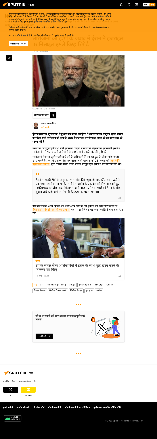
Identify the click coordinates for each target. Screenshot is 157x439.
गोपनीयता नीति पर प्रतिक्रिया (77, 407)
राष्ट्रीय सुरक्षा (98, 285)
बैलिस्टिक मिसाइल (76, 291)
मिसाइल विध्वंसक (40, 291)
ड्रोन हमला (89, 291)
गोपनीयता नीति (102, 16)
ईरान (42, 285)
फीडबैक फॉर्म (38, 407)
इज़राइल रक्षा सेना (85, 285)
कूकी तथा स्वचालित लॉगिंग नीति (47, 21)
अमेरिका (99, 291)
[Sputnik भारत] (15, 7)
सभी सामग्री (45, 127)
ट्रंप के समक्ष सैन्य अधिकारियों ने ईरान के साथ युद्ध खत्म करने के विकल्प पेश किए (77, 268)
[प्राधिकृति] (121, 5)
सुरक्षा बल (109, 285)
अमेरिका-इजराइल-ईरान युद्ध (56, 285)
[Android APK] (12, 418)
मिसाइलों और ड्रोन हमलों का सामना (51, 210)
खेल (35, 381)
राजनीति (6, 381)
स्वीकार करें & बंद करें (18, 44)
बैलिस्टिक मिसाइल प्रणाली (57, 291)
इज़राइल (72, 285)
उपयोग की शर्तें (23, 407)
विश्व (38, 261)
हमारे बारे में (8, 407)
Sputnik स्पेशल (24, 381)
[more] (120, 198)
